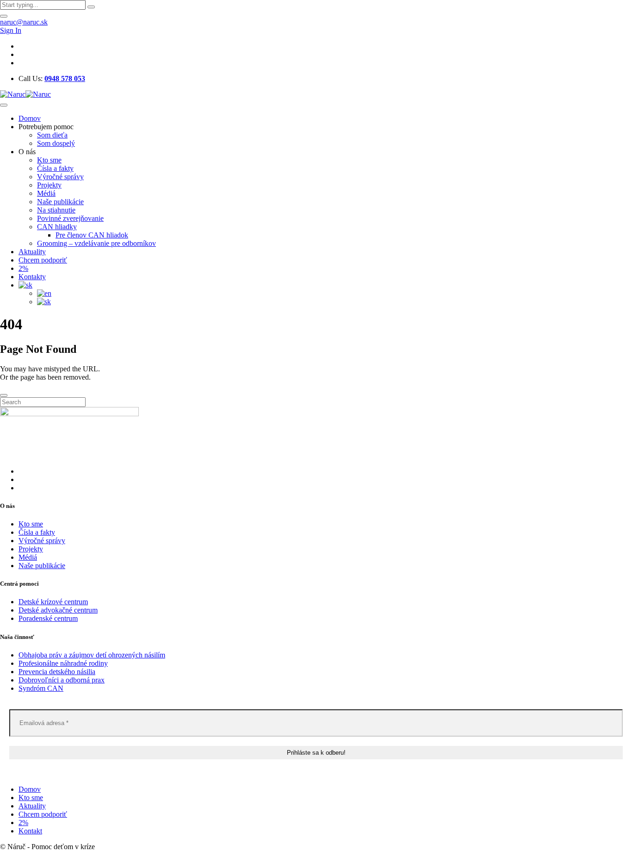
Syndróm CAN (41, 688)
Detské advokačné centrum (58, 610)
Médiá (46, 193)
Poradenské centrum (48, 618)
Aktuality (32, 252)
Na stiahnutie (56, 210)
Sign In (10, 30)
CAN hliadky (57, 227)
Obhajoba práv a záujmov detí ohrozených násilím (92, 655)
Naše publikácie (60, 202)
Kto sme (49, 160)
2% (23, 268)
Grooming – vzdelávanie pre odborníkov (96, 243)
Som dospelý (56, 143)
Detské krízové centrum (53, 602)
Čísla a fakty (55, 168)
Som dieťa (52, 135)
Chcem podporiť (43, 260)
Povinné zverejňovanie (70, 218)
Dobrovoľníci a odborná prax (62, 680)
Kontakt (30, 831)
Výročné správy (60, 177)
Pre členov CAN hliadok (92, 235)
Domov (30, 118)
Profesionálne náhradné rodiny (63, 663)
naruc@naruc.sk (24, 22)
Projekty (49, 185)
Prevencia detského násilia (57, 672)
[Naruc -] (25, 94)
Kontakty (32, 277)
